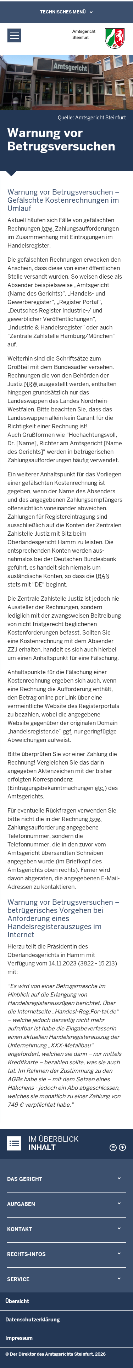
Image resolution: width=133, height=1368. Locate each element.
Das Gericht (24, 1179)
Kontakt (19, 1229)
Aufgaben (21, 1204)
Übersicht (17, 1301)
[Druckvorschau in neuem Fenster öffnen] (111, 1148)
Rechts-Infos (26, 1254)
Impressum (19, 1338)
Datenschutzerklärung (32, 1319)
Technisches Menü (63, 12)
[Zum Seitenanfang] (122, 1147)
